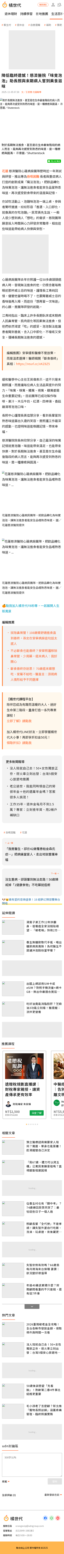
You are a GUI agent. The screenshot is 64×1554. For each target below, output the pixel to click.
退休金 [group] (20, 25)
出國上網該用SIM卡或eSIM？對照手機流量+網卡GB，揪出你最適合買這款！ (44, 987)
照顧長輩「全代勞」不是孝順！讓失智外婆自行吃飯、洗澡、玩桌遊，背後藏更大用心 (44, 1228)
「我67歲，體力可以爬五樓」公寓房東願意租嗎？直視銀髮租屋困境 (44, 1166)
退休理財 (11, 13)
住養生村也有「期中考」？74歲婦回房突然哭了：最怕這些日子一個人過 (44, 1207)
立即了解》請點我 (19, 721)
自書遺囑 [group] (35, 25)
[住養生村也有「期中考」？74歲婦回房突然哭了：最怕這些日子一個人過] (13, 1208)
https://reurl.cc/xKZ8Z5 (33, 363)
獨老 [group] (59, 25)
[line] (51, 1518)
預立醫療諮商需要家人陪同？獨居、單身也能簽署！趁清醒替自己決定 (44, 1146)
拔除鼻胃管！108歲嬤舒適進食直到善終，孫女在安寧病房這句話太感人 (34, 638)
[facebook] (45, 1518)
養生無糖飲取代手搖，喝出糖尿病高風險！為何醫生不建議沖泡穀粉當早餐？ (44, 946)
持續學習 (26, 13)
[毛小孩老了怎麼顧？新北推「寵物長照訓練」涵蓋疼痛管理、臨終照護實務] (13, 1411)
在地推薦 (42, 13)
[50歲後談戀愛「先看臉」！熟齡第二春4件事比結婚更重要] (13, 1391)
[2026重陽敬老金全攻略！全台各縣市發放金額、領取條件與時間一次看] (13, 1329)
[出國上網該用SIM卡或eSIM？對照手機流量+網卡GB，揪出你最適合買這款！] (13, 988)
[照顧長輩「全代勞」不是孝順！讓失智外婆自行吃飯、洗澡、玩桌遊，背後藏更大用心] (13, 1229)
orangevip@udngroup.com (30, 1525)
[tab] (26, 1124)
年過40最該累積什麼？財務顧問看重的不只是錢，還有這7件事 (44, 1289)
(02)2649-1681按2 (25, 1530)
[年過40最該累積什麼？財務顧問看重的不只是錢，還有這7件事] (13, 1290)
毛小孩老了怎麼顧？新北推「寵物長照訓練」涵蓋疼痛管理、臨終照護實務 (44, 1410)
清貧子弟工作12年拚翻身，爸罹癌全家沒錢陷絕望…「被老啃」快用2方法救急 (43, 926)
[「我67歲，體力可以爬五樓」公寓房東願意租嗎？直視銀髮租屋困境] (13, 1167)
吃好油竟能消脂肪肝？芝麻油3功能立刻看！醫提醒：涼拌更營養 (44, 1008)
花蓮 (24, 832)
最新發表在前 (51, 1495)
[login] (53, 5)
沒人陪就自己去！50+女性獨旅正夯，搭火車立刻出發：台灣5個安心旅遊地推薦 (43, 1348)
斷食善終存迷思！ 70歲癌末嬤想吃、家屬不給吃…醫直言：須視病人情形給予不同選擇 (34, 674)
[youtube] (58, 1518)
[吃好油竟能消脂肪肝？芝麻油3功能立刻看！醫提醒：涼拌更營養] (13, 1009)
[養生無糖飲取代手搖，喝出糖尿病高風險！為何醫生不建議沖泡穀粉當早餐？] (13, 947)
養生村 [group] (7, 25)
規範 (4, 1481)
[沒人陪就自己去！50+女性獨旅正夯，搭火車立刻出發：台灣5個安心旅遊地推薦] (13, 1349)
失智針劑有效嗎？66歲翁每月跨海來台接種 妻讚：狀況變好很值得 (43, 1269)
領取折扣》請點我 (19, 742)
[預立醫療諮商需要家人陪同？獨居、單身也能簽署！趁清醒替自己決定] (13, 1147)
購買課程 (43, 4)
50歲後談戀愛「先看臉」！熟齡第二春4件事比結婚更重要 (43, 1390)
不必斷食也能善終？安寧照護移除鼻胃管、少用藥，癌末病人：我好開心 (34, 656)
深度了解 (44, 1113)
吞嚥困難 (11, 832)
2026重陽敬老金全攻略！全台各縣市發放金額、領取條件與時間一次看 (44, 1328)
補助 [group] (48, 25)
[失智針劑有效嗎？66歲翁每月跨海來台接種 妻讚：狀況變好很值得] (13, 1270)
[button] (59, 5)
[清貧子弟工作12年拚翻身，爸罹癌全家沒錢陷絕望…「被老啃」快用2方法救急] (13, 927)
